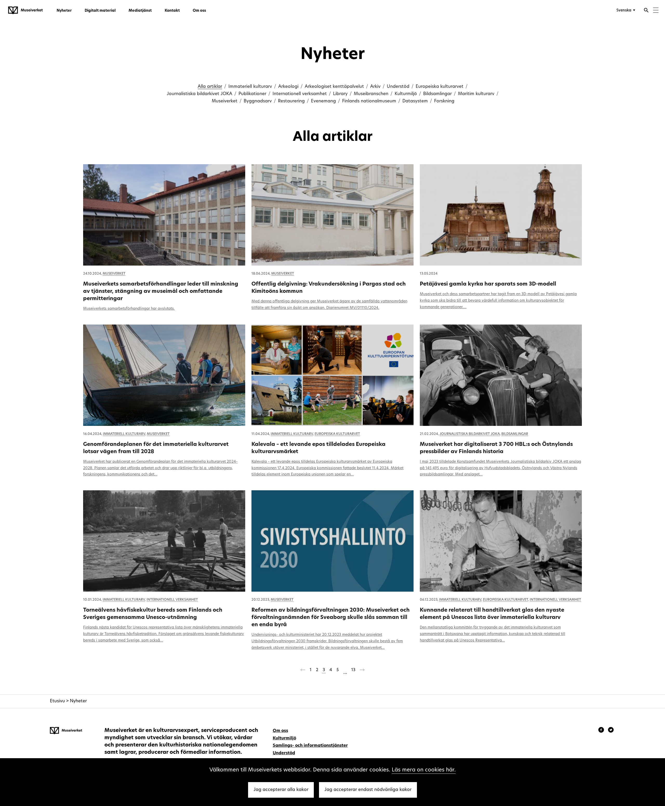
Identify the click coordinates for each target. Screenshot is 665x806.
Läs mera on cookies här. (424, 770)
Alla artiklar (210, 86)
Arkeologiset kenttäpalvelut (334, 86)
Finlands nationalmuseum (369, 101)
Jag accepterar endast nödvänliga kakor (367, 790)
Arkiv (375, 86)
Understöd (398, 86)
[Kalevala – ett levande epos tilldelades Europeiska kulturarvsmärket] (332, 375)
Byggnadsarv (258, 101)
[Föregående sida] (303, 671)
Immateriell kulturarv (250, 86)
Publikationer (252, 94)
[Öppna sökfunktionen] (646, 11)
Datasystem (415, 101)
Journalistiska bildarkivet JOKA (199, 94)
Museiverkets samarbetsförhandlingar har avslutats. (129, 309)
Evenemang (323, 101)
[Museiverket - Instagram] (611, 730)
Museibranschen (371, 94)
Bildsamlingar (437, 94)
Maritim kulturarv (476, 94)
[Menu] (656, 11)
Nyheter (64, 11)
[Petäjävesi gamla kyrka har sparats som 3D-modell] (501, 215)
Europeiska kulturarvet (439, 86)
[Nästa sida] (362, 671)
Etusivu (57, 701)
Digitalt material (100, 11)
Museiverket (224, 101)
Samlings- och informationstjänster (310, 746)
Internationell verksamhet (299, 94)
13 (353, 670)
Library (340, 94)
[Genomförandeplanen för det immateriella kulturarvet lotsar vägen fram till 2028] (164, 375)
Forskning (444, 101)
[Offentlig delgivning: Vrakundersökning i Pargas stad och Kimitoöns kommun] (332, 215)
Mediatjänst (140, 11)
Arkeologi (288, 86)
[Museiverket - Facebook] (602, 730)
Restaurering (291, 101)
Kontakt (172, 11)
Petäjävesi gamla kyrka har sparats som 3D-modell (488, 284)
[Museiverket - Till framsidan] (25, 10)
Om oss (199, 11)
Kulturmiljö (406, 94)
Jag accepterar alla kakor (281, 790)
